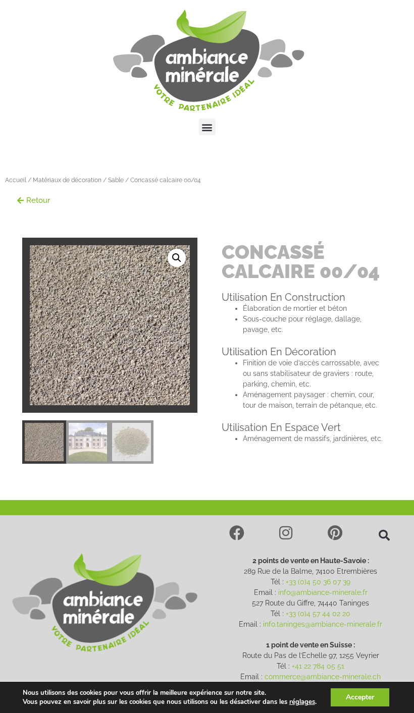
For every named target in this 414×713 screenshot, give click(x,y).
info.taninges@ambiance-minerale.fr (322, 624)
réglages (302, 701)
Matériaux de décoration (67, 180)
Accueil (15, 180)
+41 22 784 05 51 (318, 666)
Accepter (360, 697)
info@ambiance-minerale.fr (323, 592)
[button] (207, 127)
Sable (116, 180)
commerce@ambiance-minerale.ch (323, 677)
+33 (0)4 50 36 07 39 (318, 582)
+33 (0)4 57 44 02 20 (318, 614)
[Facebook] (236, 532)
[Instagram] (285, 532)
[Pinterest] (335, 532)
